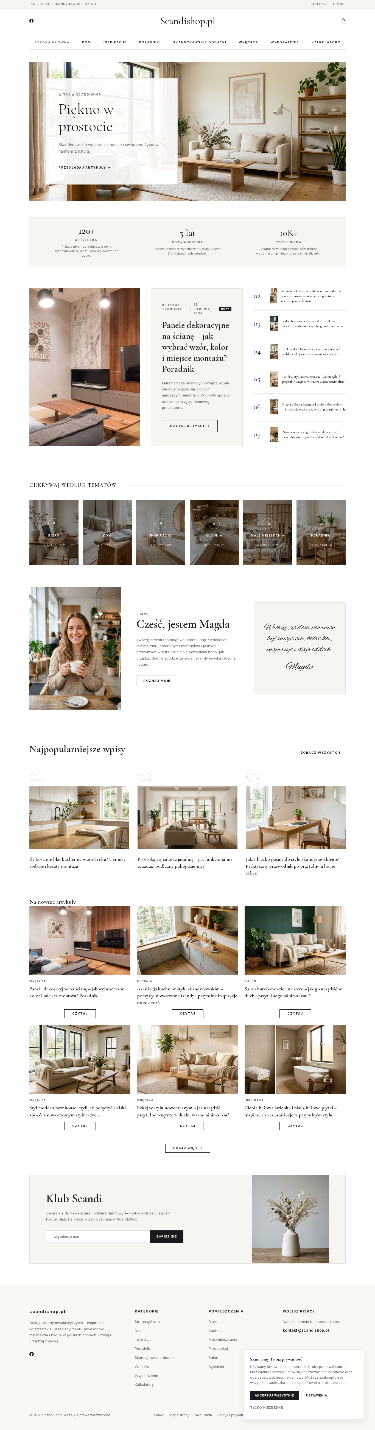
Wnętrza (248, 42)
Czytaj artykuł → (190, 426)
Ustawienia (316, 1395)
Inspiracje (115, 42)
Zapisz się (166, 1236)
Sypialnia (216, 1366)
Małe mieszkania (223, 1339)
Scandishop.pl (187, 21)
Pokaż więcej (187, 1148)
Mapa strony (179, 1415)
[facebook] (31, 21)
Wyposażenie (285, 42)
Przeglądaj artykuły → (84, 167)
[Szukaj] (344, 21)
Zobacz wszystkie (321, 753)
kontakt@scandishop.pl (306, 1330)
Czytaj (80, 1013)
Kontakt (319, 4)
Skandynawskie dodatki (199, 42)
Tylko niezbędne (266, 1407)
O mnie (339, 4)
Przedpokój (218, 1348)
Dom (86, 42)
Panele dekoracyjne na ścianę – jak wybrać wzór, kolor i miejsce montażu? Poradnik (195, 347)
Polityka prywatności (234, 1415)
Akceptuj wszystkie (274, 1395)
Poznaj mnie (156, 681)
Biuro (213, 1321)
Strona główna (52, 42)
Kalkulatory (326, 42)
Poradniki (150, 42)
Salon (213, 1357)
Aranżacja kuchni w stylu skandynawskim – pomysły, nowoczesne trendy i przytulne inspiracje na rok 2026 (311, 296)
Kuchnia (216, 1330)
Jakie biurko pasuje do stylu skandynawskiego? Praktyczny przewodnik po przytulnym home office (292, 866)
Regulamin (203, 1415)
